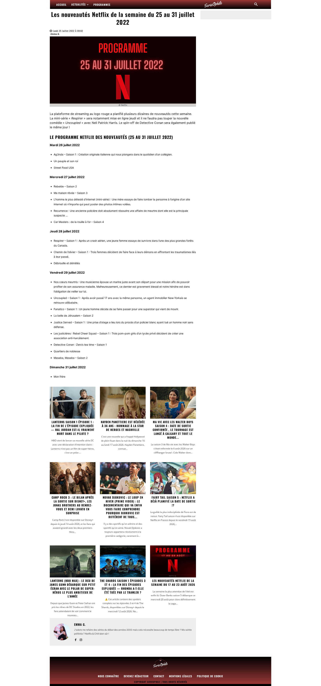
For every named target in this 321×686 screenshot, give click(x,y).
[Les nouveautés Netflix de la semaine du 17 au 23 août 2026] (173, 561)
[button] (256, 4)
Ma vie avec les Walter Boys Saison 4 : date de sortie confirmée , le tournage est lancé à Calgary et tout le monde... (173, 429)
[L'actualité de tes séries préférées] (213, 4)
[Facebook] (75, 639)
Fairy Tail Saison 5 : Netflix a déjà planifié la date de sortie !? (173, 501)
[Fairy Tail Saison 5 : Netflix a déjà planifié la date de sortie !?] (173, 478)
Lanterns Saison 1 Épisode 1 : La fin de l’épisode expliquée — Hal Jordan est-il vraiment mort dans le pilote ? (72, 428)
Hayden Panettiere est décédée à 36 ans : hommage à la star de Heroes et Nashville (123, 426)
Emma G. (54, 34)
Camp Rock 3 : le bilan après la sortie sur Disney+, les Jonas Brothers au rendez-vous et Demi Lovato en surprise (73, 505)
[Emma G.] (62, 632)
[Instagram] (81, 639)
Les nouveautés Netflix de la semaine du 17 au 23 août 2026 (173, 583)
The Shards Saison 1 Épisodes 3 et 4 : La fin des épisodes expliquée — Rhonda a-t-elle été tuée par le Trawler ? (123, 586)
